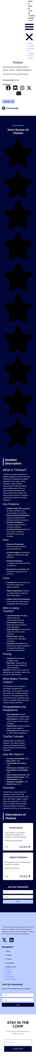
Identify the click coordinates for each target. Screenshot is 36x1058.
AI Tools (31, 48)
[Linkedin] (11, 940)
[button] (29, 32)
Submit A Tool (10, 967)
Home (30, 1)
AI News (31, 46)
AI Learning (10, 963)
